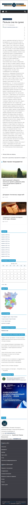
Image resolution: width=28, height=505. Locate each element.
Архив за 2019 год (5, 249)
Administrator (12, 25)
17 (2, 276)
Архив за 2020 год (5, 247)
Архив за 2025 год (5, 237)
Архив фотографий (5, 323)
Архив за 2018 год (5, 252)
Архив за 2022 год (5, 243)
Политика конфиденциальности (9, 460)
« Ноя (2, 284)
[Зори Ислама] (3, 11)
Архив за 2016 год (5, 256)
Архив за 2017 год (5, 254)
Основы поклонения (7, 19)
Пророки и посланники (7, 468)
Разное (3, 481)
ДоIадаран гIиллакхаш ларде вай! (13, 194)
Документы (4, 449)
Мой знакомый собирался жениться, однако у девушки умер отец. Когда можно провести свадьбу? (14, 182)
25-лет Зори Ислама (5, 321)
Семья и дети (4, 484)
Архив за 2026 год (5, 234)
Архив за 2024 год (5, 239)
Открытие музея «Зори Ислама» (8, 319)
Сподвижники (4, 471)
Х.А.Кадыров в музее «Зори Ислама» (9, 316)
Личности (3, 446)
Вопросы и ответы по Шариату (8, 476)
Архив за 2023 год (5, 241)
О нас (2, 457)
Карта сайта (4, 455)
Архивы (3, 452)
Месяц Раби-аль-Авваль (9, 154)
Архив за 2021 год (5, 245)
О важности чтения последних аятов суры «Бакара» (13, 218)
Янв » (6, 284)
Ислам (2, 479)
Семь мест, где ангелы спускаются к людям (13, 157)
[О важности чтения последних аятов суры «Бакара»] (14, 203)
